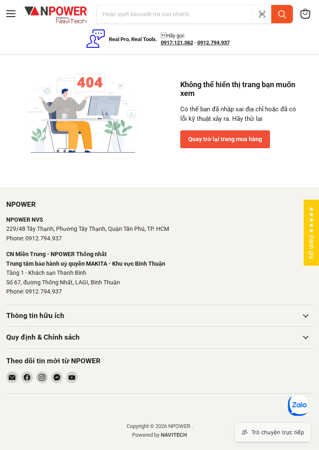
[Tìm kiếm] (282, 14)
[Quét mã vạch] (262, 14)
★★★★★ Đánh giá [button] (311, 232)
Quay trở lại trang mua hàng (225, 139)
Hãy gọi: (173, 35)
